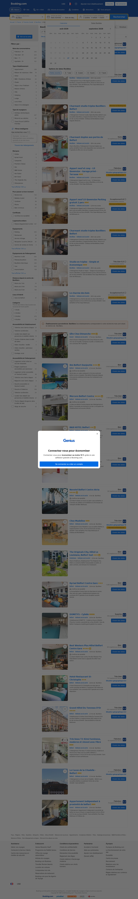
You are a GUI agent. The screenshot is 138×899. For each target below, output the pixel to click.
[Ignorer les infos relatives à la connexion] (97, 434)
